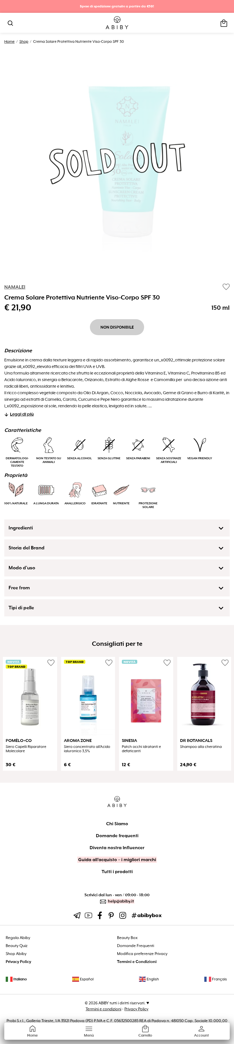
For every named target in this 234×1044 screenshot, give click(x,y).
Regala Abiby (18, 937)
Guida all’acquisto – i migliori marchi (117, 860)
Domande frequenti (117, 836)
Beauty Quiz (16, 945)
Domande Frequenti (135, 945)
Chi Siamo (117, 824)
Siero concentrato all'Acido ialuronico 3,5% (87, 748)
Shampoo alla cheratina (201, 746)
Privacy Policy (18, 961)
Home (9, 41)
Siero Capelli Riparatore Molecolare (26, 748)
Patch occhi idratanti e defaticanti (141, 748)
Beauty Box (127, 937)
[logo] (117, 23)
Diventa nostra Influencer (117, 848)
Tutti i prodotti (117, 872)
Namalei (14, 287)
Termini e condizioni (103, 1008)
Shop (23, 41)
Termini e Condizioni (137, 961)
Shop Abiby (16, 953)
